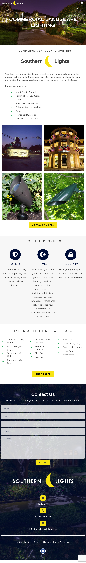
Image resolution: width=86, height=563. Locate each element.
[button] (82, 3)
